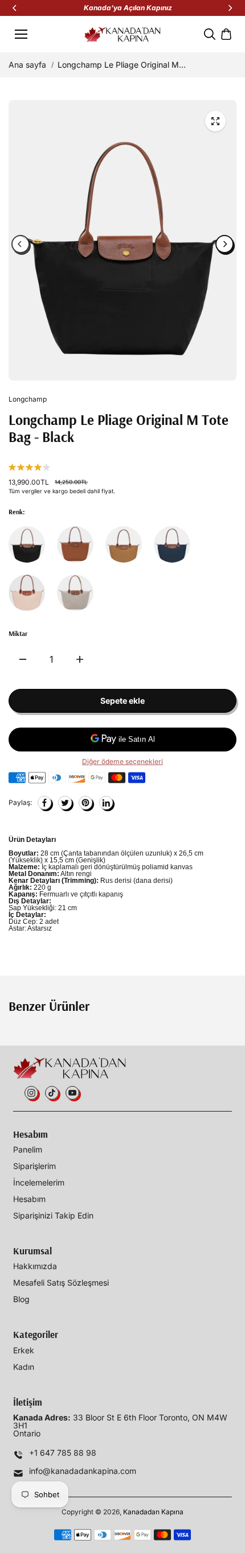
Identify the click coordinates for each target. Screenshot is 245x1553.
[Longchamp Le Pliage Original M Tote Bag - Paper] (27, 593)
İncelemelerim (38, 1183)
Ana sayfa (27, 65)
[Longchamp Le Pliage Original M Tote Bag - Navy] (172, 544)
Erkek (23, 1350)
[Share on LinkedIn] (106, 802)
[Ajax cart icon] (226, 34)
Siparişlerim (34, 1166)
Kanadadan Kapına (153, 1511)
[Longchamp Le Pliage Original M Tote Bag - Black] (27, 544)
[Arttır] (80, 659)
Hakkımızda (35, 1266)
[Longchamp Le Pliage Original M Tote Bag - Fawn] (123, 544)
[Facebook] (44, 802)
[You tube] (72, 1093)
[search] (210, 34)
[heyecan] (65, 802)
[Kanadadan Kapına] (122, 34)
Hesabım (29, 1199)
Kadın (23, 1367)
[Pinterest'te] (85, 802)
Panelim (27, 1150)
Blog (21, 1299)
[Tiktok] (52, 1093)
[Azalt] (23, 659)
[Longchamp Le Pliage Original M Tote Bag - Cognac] (75, 544)
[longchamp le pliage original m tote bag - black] (215, 121)
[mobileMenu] (21, 34)
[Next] (230, 8)
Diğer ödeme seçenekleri (122, 761)
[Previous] (15, 8)
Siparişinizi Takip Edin (53, 1216)
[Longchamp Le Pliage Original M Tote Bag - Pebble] (75, 593)
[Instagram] (31, 1093)
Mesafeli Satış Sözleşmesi (61, 1283)
